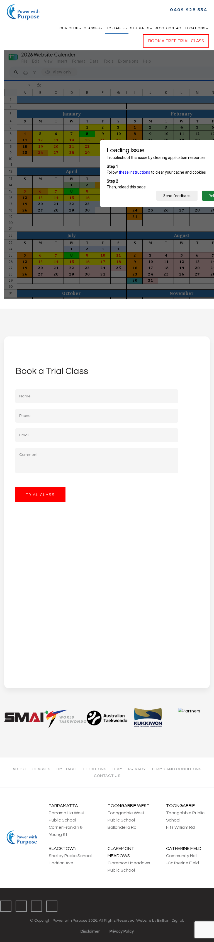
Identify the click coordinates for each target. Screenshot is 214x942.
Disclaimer (90, 931)
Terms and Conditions (176, 769)
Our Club (69, 28)
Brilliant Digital (170, 921)
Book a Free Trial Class (176, 40)
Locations (195, 28)
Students (139, 28)
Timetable (115, 28)
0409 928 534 (188, 9)
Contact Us (107, 776)
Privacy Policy (122, 931)
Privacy (137, 769)
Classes (92, 28)
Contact (174, 28)
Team (117, 769)
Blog (159, 28)
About (20, 769)
